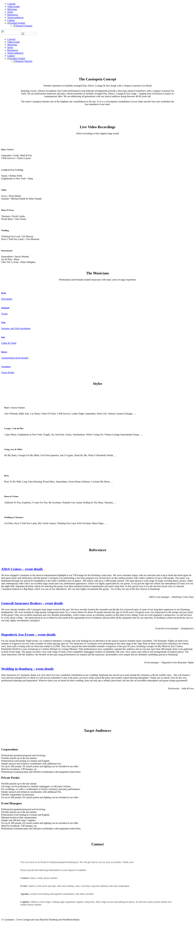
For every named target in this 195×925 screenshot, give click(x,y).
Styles (10, 12)
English (21, 23)
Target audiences (15, 17)
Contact (11, 20)
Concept (11, 3)
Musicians (12, 9)
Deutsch (28, 25)
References (12, 14)
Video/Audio (13, 6)
